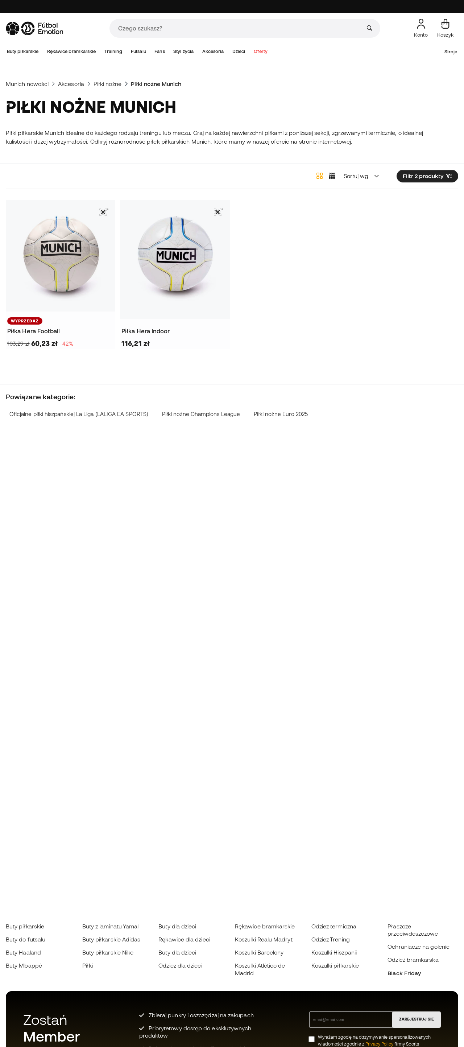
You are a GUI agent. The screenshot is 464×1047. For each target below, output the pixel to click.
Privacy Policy (379, 1044)
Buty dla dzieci (177, 926)
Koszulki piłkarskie (335, 965)
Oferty (261, 51)
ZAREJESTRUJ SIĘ (416, 1019)
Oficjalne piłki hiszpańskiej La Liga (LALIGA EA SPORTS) (78, 414)
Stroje (450, 51)
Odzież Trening (330, 939)
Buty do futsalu (25, 939)
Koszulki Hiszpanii (334, 952)
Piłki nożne (107, 84)
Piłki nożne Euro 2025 (281, 414)
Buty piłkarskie (22, 51)
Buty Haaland (23, 952)
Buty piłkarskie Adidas (111, 939)
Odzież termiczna (333, 926)
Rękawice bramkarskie (71, 51)
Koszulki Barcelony (259, 952)
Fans (159, 51)
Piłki (87, 965)
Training (113, 51)
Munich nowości (27, 84)
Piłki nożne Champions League (201, 414)
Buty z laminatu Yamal (110, 926)
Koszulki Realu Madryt (264, 939)
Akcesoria (213, 51)
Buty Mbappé (24, 965)
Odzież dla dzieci (180, 965)
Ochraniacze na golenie (419, 946)
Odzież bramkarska (413, 959)
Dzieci (238, 51)
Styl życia (183, 51)
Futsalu (138, 51)
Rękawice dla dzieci (184, 939)
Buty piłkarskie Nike (108, 952)
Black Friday (404, 973)
